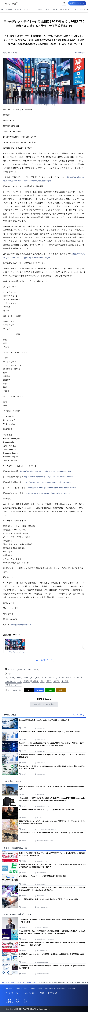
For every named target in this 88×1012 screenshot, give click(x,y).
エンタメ (18, 9)
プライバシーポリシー (14, 993)
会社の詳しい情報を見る (44, 704)
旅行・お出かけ (65, 9)
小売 (19, 681)
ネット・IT (21, 669)
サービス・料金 (21, 988)
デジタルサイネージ (48, 677)
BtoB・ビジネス (51, 9)
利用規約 (71, 988)
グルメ (75, 9)
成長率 (49, 681)
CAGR (12, 677)
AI (6, 677)
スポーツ (26, 9)
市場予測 (26, 681)
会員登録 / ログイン (77, 3)
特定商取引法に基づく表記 (55, 988)
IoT (32, 677)
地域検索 (9, 9)
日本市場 (65, 681)
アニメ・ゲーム (37, 9)
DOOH (19, 677)
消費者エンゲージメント (13, 685)
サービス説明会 (36, 988)
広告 (42, 681)
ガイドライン (30, 993)
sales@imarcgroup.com (21, 625)
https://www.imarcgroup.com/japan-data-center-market (52, 488)
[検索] (64, 3)
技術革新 (56, 681)
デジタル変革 (78, 677)
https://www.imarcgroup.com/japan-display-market (48, 493)
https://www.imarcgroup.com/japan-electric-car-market (48, 482)
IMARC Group (80, 53)
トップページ (9, 982)
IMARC (26, 677)
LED (37, 677)
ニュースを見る (77, 715)
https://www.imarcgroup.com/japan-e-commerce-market (48, 477)
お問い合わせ (53, 993)
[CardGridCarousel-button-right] (84, 646)
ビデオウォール (10, 681)
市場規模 (35, 681)
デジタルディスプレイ (64, 677)
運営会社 (9, 988)
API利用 (41, 993)
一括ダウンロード (45, 660)
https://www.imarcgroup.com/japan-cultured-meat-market (45, 471)
